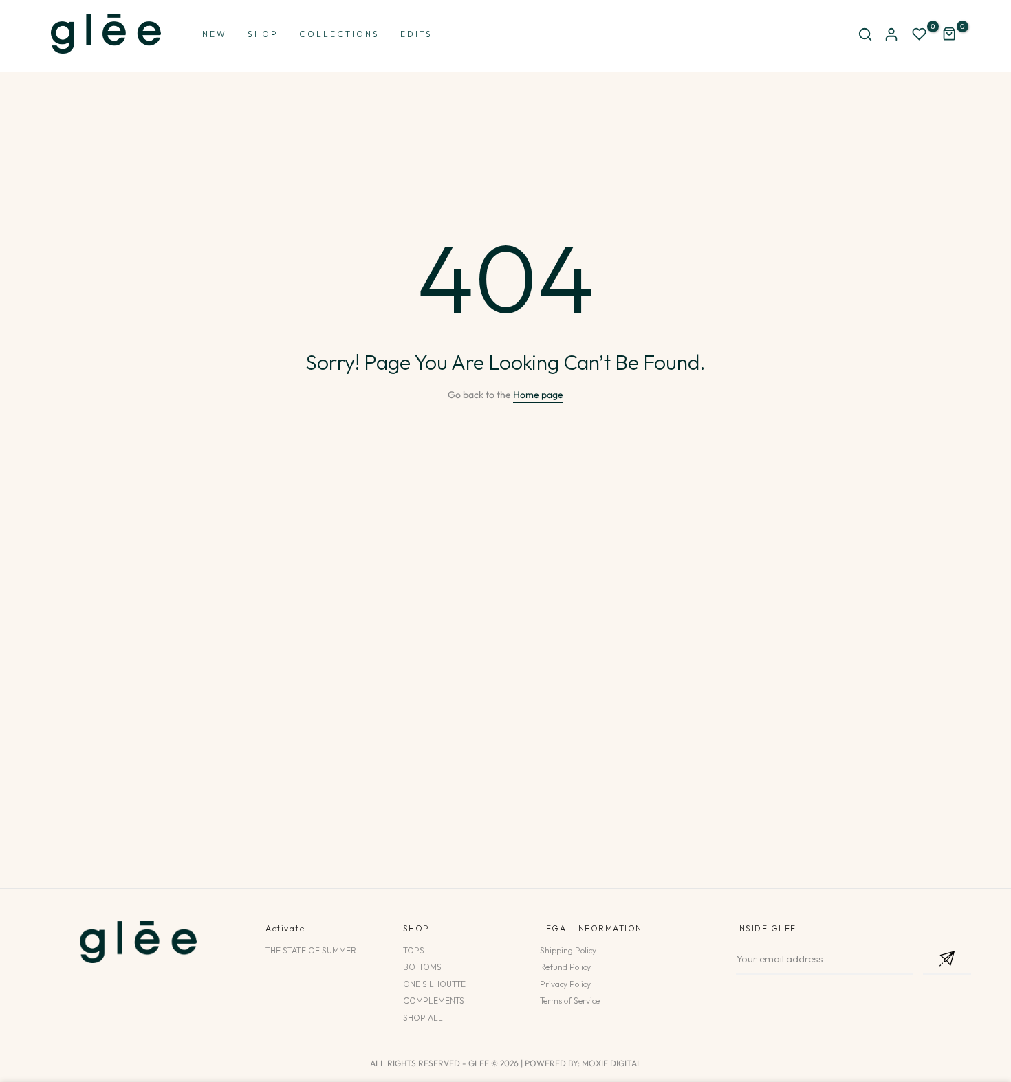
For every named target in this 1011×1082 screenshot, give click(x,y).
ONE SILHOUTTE (434, 984)
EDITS (416, 34)
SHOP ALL (423, 1018)
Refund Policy (565, 967)
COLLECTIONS (339, 34)
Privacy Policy (565, 984)
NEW (214, 34)
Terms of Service (570, 1000)
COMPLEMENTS (433, 1000)
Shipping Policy (568, 950)
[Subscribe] (947, 959)
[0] (919, 34)
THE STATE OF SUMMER (310, 950)
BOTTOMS (422, 967)
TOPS (413, 950)
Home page (538, 394)
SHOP (263, 34)
